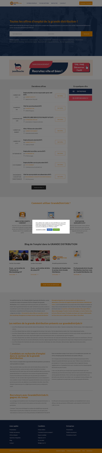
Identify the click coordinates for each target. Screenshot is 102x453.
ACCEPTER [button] (56, 229)
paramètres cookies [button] (41, 229)
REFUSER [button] (50, 229)
